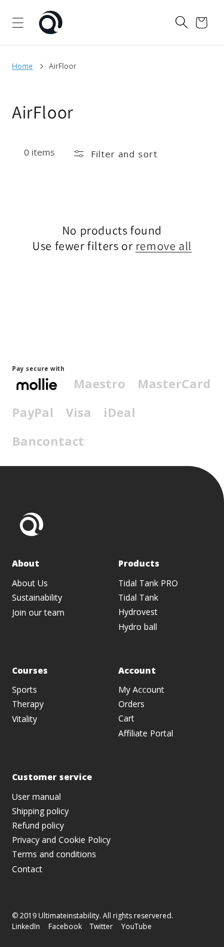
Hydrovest (138, 611)
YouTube (136, 926)
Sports (24, 689)
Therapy (28, 704)
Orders (131, 704)
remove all (164, 246)
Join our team (38, 612)
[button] (18, 23)
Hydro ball (137, 626)
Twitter (101, 926)
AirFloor (62, 66)
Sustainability (37, 597)
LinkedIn (26, 926)
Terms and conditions (54, 854)
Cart (126, 718)
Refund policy (38, 825)
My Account (141, 689)
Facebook (65, 926)
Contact (27, 869)
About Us (30, 583)
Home (22, 66)
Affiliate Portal (145, 733)
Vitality (24, 718)
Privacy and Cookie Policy (61, 839)
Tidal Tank (138, 597)
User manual (36, 796)
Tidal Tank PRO (148, 583)
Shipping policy (40, 811)
